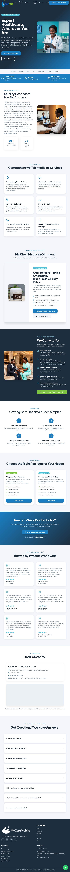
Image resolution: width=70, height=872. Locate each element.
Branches (39, 836)
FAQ (48, 3)
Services (27, 3)
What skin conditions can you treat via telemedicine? (23, 798)
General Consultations (7, 851)
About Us (21, 2)
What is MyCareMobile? (14, 738)
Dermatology (5, 849)
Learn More (8, 59)
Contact (41, 3)
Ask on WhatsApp (42, 316)
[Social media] (2, 839)
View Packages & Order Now (45, 311)
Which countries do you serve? (16, 748)
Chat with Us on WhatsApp (36, 532)
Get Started (19, 500)
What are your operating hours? (16, 758)
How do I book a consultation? (16, 768)
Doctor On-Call (5, 856)
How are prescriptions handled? (16, 808)
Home (14, 3)
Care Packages (5, 861)
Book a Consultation (59, 3)
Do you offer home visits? (14, 778)
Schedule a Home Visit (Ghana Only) (52, 392)
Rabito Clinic (35, 2)
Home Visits (4, 858)
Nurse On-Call (5, 853)
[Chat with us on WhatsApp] (65, 867)
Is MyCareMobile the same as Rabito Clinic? (20, 788)
